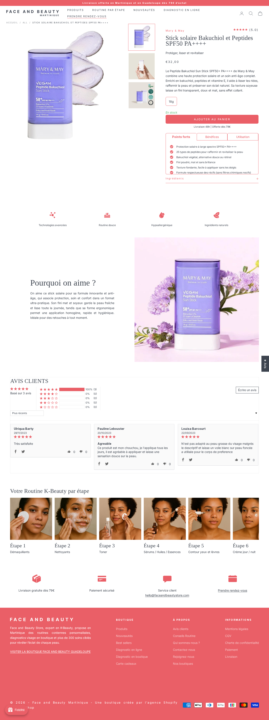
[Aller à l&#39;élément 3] (141, 95)
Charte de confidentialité (242, 643)
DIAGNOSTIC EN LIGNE (182, 10)
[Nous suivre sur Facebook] (12, 683)
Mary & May (175, 30)
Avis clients (180, 629)
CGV (228, 636)
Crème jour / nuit (244, 552)
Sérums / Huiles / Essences (162, 552)
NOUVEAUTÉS (144, 10)
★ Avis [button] (265, 363)
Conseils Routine (184, 636)
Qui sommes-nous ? (186, 643)
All (25, 22)
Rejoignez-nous (183, 656)
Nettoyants (62, 552)
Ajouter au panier (212, 119)
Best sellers (124, 643)
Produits (121, 629)
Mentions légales (236, 629)
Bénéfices (212, 137)
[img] (50, 437)
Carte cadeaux (126, 663)
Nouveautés (124, 636)
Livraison (231, 656)
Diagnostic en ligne (129, 649)
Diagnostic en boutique (132, 656)
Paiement (231, 649)
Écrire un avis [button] (247, 390)
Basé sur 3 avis (20, 393)
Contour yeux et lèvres (203, 552)
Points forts (181, 137)
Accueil (12, 22)
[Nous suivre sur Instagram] (23, 683)
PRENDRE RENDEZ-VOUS (87, 16)
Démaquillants (19, 552)
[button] (49, 389)
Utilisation (242, 137)
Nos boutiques (183, 663)
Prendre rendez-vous (232, 590)
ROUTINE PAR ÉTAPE (108, 10)
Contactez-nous (184, 649)
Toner (103, 552)
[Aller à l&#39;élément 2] (141, 66)
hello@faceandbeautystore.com (167, 595)
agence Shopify (163, 702)
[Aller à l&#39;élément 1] (141, 37)
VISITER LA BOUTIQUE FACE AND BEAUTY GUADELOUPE (50, 651)
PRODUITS (75, 10)
